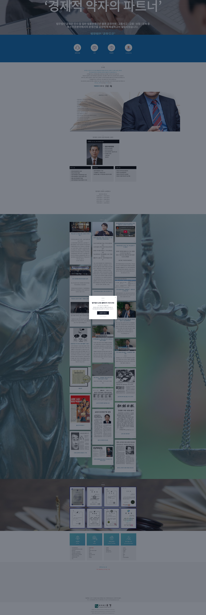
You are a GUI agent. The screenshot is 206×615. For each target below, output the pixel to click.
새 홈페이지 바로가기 (103, 312)
